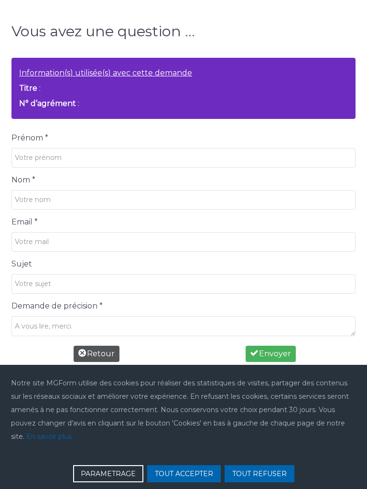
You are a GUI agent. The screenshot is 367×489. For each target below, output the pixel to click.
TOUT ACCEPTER (184, 473)
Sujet (21, 263)
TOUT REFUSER (259, 473)
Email (24, 221)
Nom (23, 179)
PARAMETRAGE (108, 473)
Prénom (29, 137)
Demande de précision (57, 305)
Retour (100, 353)
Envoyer (274, 353)
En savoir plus (49, 436)
